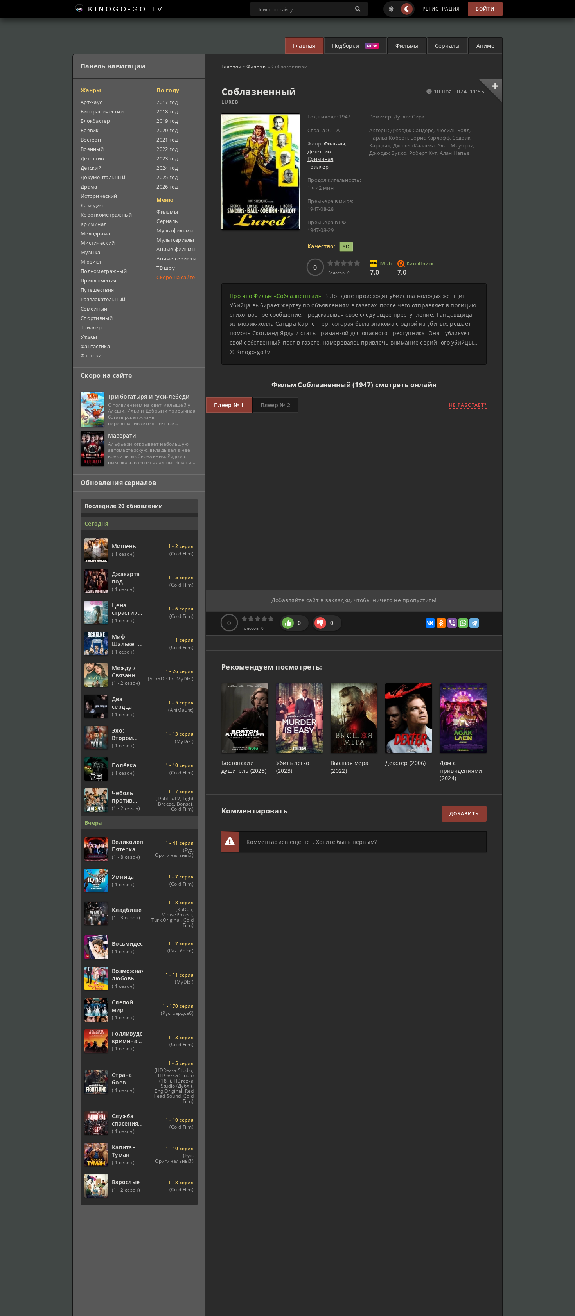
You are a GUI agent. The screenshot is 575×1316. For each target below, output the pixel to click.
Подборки (345, 45)
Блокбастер (95, 120)
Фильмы (407, 45)
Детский (91, 167)
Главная (304, 45)
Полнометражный (104, 271)
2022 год (167, 149)
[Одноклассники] (441, 623)
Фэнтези (91, 355)
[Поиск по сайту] (358, 9)
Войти (485, 8)
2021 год (167, 139)
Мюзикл (91, 261)
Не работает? (468, 405)
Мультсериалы (175, 239)
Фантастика (95, 346)
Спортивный (97, 317)
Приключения (98, 280)
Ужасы (89, 336)
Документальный (103, 177)
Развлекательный (103, 299)
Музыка (91, 252)
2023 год (167, 158)
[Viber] (452, 623)
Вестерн (91, 139)
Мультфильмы (175, 230)
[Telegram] (474, 623)
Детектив (319, 151)
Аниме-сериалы (176, 258)
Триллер (318, 166)
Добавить (464, 813)
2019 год (167, 120)
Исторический (99, 195)
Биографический (102, 111)
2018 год (167, 111)
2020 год (167, 130)
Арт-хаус (91, 102)
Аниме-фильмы (176, 249)
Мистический (98, 242)
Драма (89, 186)
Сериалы (447, 45)
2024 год (167, 167)
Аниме (485, 45)
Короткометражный (106, 214)
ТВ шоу (165, 267)
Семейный (94, 308)
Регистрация (441, 8)
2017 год (167, 102)
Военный (92, 149)
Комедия (92, 205)
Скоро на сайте (175, 277)
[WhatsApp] (463, 623)
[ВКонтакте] (430, 623)
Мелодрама (95, 233)
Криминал (320, 158)
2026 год (167, 186)
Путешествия (97, 289)
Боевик (90, 130)
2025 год (167, 177)
